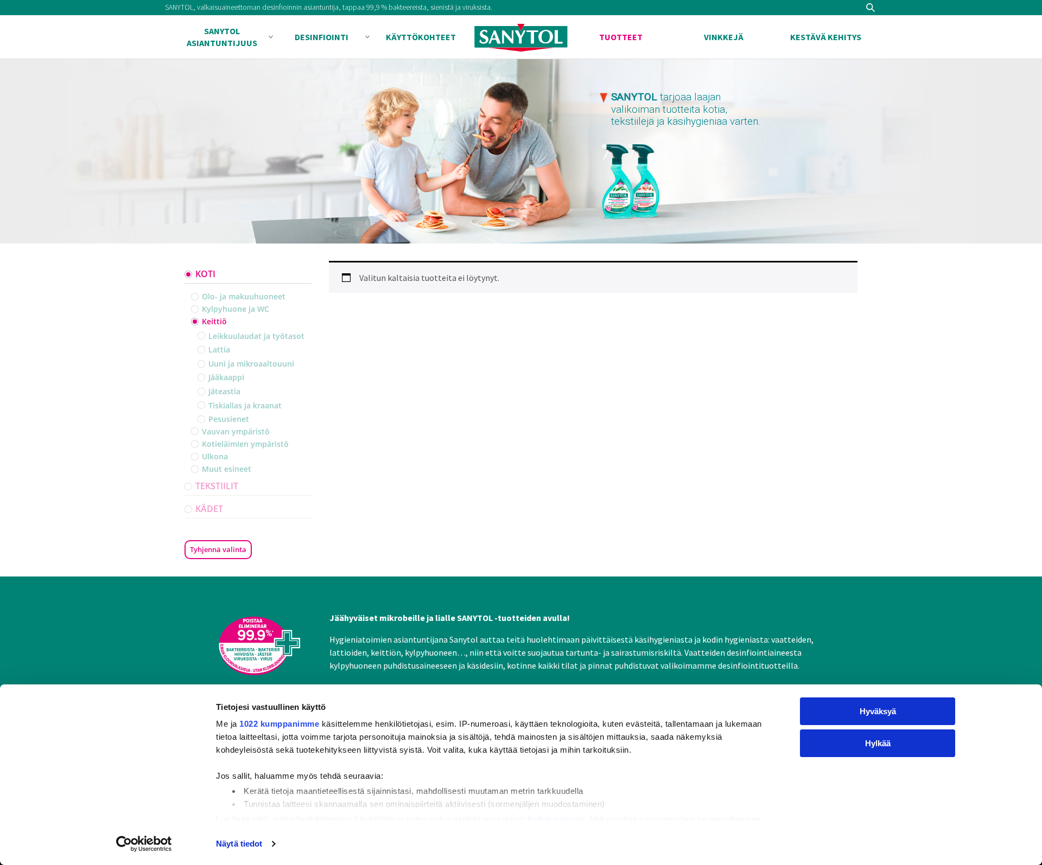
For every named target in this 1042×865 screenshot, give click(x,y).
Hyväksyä (878, 711)
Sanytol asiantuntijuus (222, 36)
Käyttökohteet (421, 36)
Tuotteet (621, 36)
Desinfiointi (321, 36)
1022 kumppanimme (279, 723)
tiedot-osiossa (556, 819)
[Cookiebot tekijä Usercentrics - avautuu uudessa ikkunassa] (144, 844)
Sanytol (521, 37)
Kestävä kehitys (825, 36)
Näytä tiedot (239, 843)
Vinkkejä (724, 36)
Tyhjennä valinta (218, 549)
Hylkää (878, 743)
